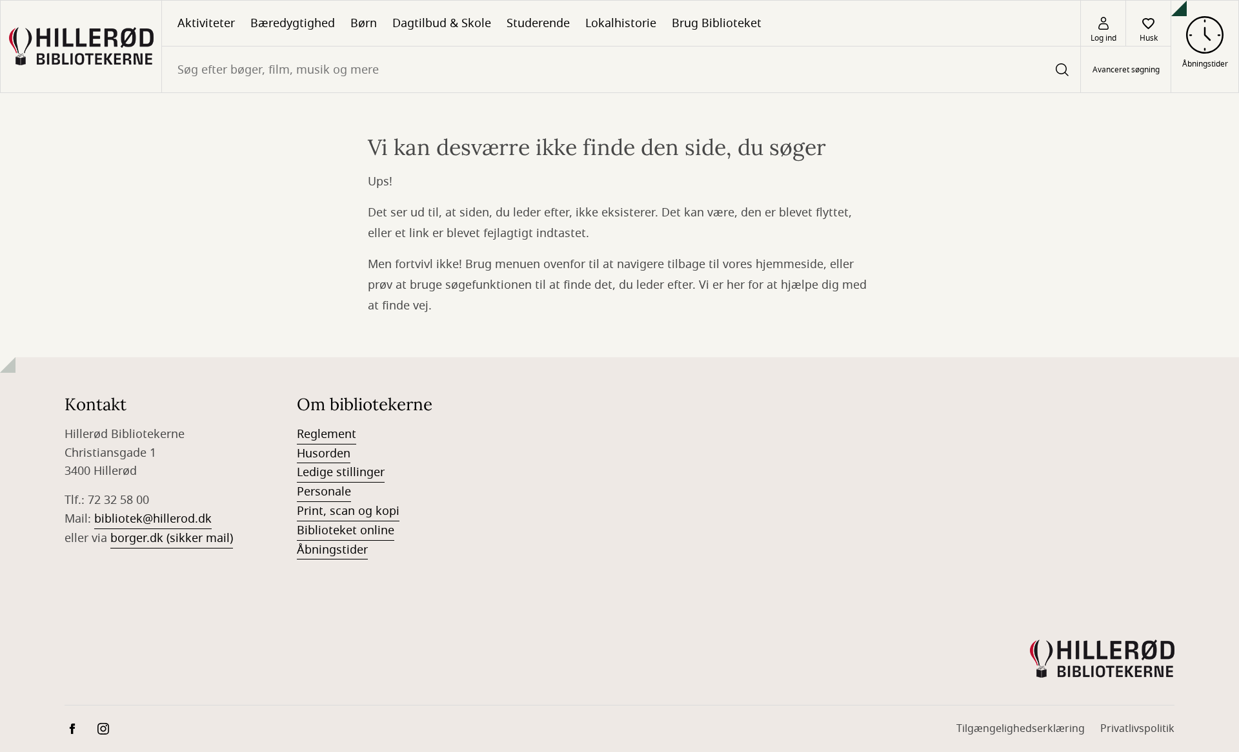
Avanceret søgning (1126, 70)
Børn (363, 23)
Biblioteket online (345, 530)
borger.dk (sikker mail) (171, 538)
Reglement (326, 434)
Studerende (538, 23)
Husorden (323, 453)
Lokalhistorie (620, 23)
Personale (324, 491)
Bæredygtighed (292, 23)
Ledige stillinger (341, 472)
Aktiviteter (206, 23)
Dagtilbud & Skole (441, 23)
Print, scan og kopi (348, 511)
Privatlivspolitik (1137, 728)
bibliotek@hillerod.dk (153, 518)
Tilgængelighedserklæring (1020, 728)
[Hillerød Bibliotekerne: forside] (81, 46)
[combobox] (621, 69)
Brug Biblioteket (716, 23)
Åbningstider (332, 549)
